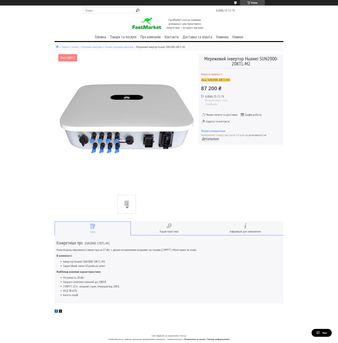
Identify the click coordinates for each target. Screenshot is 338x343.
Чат (324, 332)
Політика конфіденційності (218, 339)
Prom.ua (183, 335)
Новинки (222, 37)
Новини (237, 37)
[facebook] (56, 311)
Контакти (172, 37)
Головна (100, 37)
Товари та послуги (123, 37)
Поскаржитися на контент (194, 339)
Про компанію (150, 37)
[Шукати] (137, 10)
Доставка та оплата (197, 37)
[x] (60, 311)
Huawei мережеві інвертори (119, 47)
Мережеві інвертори (92, 47)
